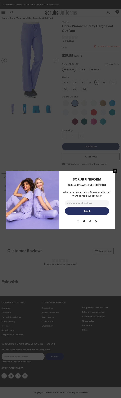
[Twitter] (84, 221)
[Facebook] (78, 221)
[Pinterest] (96, 221)
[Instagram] (90, 221)
